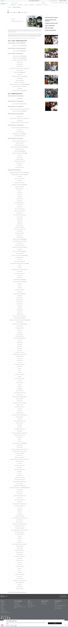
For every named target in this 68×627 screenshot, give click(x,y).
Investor (2, 609)
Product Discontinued (58, 608)
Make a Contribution (50, 25)
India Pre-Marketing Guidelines (34, 0)
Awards (2, 606)
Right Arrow (58, 39)
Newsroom (3, 605)
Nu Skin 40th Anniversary (5, 612)
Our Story (2, 602)
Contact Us (57, 602)
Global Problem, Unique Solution (50, 20)
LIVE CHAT (2, 0)
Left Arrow (44, 39)
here (26, 592)
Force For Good (17, 602)
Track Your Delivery (58, 606)
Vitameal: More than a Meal (51, 23)
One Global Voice (4, 611)
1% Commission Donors (32, 605)
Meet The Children (49, 28)
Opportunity (30, 602)
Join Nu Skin (63, 596)
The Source (3, 608)
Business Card (30, 606)
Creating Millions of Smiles (51, 17)
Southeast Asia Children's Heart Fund (19, 607)
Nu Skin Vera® (43, 602)
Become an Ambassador (50, 30)
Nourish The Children (18, 605)
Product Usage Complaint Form (60, 605)
